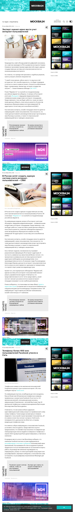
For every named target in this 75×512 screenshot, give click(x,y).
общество (13, 138)
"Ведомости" (17, 216)
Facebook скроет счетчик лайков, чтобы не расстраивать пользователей (18, 467)
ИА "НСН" (34, 88)
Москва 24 (37, 21)
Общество (17, 26)
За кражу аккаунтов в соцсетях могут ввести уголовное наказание (35, 127)
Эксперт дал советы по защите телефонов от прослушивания (35, 466)
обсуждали (14, 96)
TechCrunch (20, 391)
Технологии (17, 347)
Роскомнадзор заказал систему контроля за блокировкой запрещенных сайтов (17, 127)
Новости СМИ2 (5, 163)
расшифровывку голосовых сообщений (18, 443)
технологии (7, 138)
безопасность (14, 478)
